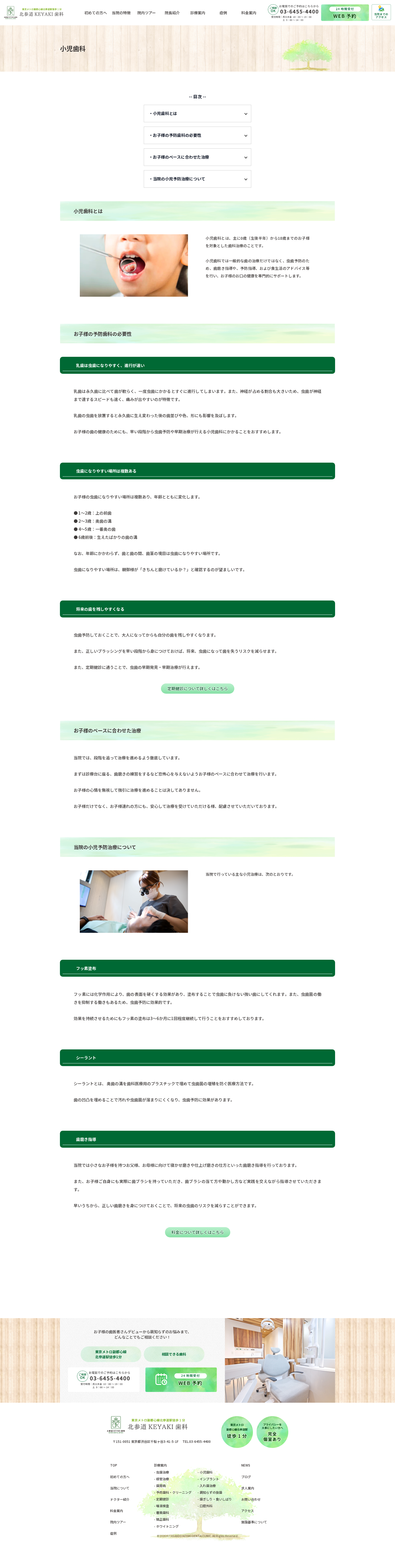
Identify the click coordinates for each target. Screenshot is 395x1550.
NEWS (245, 1465)
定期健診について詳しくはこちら (197, 688)
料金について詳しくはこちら (197, 1232)
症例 (113, 1533)
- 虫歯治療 (161, 1472)
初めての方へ (120, 1476)
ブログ (246, 1476)
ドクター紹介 (120, 1499)
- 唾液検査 (161, 1505)
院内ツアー (118, 1522)
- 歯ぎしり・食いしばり (215, 1499)
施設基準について (254, 1522)
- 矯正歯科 (161, 1519)
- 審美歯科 (161, 1512)
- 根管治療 (161, 1478)
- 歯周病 (160, 1485)
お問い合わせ (251, 1499)
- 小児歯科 (205, 1472)
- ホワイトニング (166, 1526)
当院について (120, 1488)
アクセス (247, 1510)
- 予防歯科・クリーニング (173, 1492)
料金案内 (116, 1510)
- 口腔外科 (205, 1505)
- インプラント (208, 1478)
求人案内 (247, 1488)
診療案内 (160, 1465)
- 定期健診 (161, 1499)
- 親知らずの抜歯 (210, 1492)
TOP (113, 1465)
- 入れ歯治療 (207, 1485)
